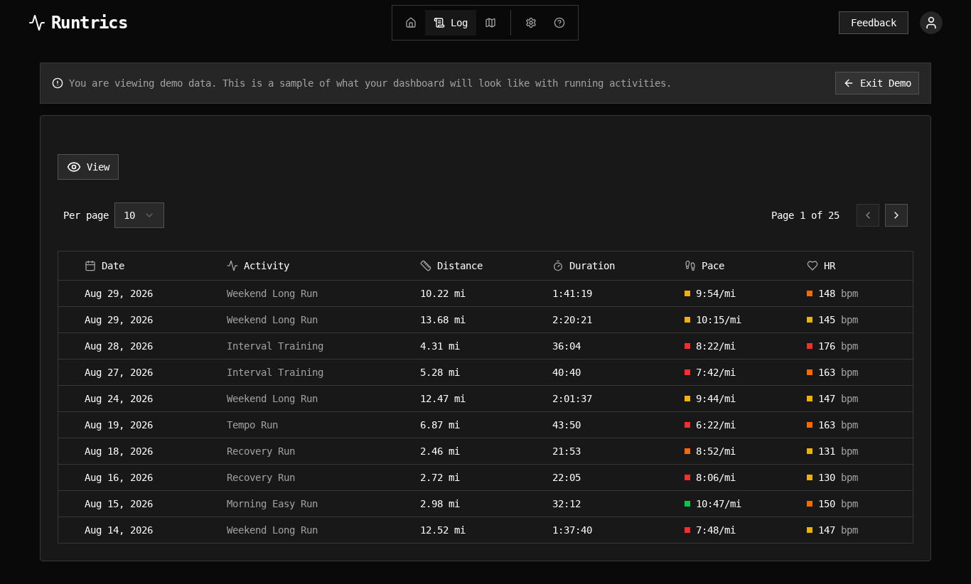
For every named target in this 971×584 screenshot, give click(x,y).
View (98, 167)
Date (113, 265)
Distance (460, 265)
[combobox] (139, 215)
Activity (266, 265)
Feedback (873, 22)
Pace (713, 265)
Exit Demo (885, 83)
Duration (592, 265)
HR (829, 265)
